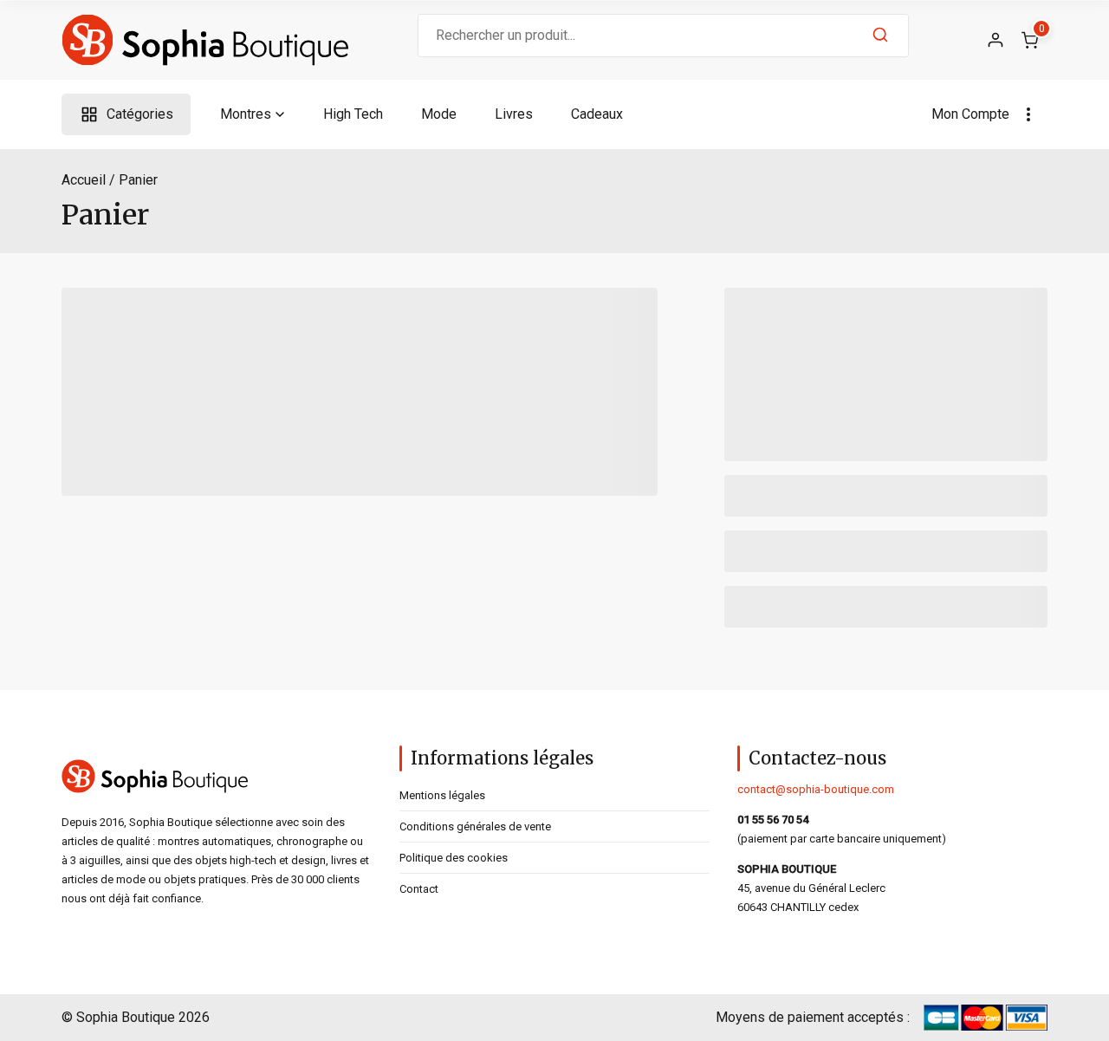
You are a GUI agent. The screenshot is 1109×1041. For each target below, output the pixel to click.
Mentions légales (442, 795)
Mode (439, 114)
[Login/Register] (995, 40)
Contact (418, 888)
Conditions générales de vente (475, 826)
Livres (514, 114)
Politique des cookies (453, 857)
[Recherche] (880, 35)
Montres (245, 114)
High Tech (353, 114)
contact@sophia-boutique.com (815, 789)
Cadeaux (597, 114)
